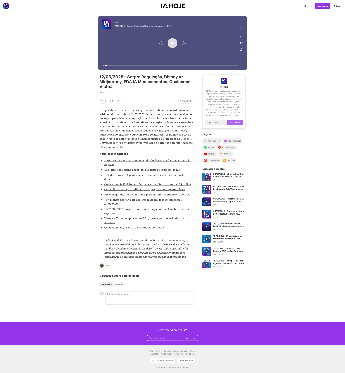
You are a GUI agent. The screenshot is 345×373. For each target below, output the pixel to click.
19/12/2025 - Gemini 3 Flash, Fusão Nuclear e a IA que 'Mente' (228, 225)
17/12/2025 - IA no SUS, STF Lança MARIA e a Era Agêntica (228, 249)
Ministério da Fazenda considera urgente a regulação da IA (141, 169)
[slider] (172, 65)
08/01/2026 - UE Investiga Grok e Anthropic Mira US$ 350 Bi (228, 175)
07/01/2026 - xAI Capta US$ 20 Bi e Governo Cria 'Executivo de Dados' (228, 187)
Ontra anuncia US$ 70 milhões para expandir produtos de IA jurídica (147, 184)
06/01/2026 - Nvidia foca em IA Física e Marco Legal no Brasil (228, 200)
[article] (224, 177)
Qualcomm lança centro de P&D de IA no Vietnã (134, 227)
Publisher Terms (188, 351)
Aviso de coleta (187, 354)
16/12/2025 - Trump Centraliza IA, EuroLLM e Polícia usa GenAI (228, 262)
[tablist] (112, 284)
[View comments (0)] (241, 37)
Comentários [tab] (106, 284)
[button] (153, 43)
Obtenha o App (186, 360)
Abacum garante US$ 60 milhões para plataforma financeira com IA (147, 194)
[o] (207, 177)
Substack (161, 367)
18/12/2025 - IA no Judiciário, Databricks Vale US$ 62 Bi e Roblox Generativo (227, 237)
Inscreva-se (322, 6)
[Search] (305, 6)
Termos (176, 354)
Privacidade (166, 354)
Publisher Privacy (172, 351)
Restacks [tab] (119, 284)
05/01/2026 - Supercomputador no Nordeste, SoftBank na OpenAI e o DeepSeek (229, 212)
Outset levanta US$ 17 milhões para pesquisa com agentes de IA (144, 189)
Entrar (337, 6)
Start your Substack (164, 360)
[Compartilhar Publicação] (310, 6)
